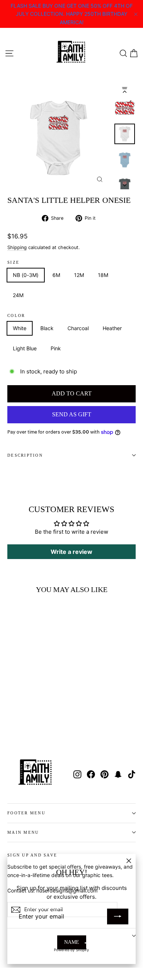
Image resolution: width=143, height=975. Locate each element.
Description (25, 455)
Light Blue (25, 348)
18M (103, 275)
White (19, 328)
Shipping (17, 247)
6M (56, 275)
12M (79, 275)
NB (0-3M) (25, 275)
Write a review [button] (71, 551)
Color (16, 316)
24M (18, 295)
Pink (56, 348)
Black (47, 328)
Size (13, 262)
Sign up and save (32, 855)
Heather (112, 328)
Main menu (23, 832)
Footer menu (26, 813)
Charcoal (78, 328)
